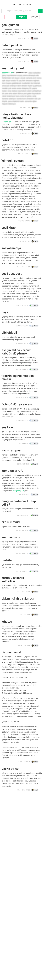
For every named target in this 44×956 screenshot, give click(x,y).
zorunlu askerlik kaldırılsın (12, 579)
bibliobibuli (9, 332)
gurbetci (35, 305)
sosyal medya (11, 248)
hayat (5, 312)
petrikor (7, 140)
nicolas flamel (11, 652)
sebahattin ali (7, 73)
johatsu (6, 621)
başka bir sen (10, 768)
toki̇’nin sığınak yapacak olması (18, 377)
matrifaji (7, 560)
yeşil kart (8, 427)
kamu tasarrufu (12, 470)
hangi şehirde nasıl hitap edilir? (18, 503)
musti (36, 108)
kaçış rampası (11, 450)
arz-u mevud (10, 522)
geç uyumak (10, 25)
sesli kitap (8, 227)
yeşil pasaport (11, 273)
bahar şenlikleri (12, 45)
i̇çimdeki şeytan (12, 160)
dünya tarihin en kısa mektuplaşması (16, 116)
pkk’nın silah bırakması (17, 598)
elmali (36, 38)
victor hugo (6, 122)
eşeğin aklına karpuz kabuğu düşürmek (16, 351)
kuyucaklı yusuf (12, 68)
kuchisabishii (10, 537)
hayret (35, 464)
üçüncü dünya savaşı (16, 404)
